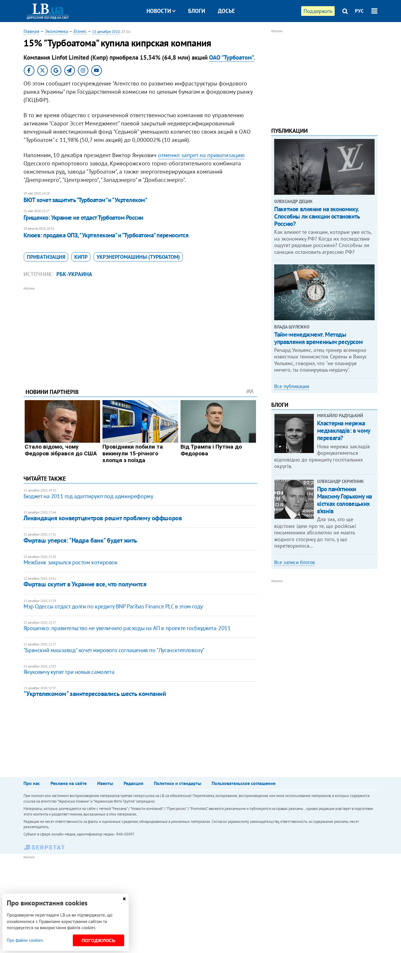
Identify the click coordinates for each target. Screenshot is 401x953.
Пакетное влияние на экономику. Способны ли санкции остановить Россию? (316, 216)
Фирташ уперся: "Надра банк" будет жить (80, 540)
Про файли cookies (25, 940)
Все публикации (291, 386)
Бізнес (80, 31)
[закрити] (124, 899)
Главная (31, 31)
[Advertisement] (140, 333)
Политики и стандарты (177, 783)
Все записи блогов (294, 562)
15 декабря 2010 (106, 31)
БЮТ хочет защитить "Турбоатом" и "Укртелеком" (85, 200)
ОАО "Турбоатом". (232, 57)
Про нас (31, 783)
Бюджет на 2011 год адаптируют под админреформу (88, 496)
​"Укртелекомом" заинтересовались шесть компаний (94, 693)
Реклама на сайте (68, 783)
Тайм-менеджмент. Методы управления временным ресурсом (318, 338)
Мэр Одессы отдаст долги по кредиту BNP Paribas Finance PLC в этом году (113, 606)
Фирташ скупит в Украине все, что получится (84, 584)
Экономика (56, 31)
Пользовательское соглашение (243, 783)
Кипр (80, 257)
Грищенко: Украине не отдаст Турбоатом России (83, 218)
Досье (226, 10)
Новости (158, 10)
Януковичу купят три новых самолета (68, 672)
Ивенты (105, 783)
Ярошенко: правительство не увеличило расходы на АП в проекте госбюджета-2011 (127, 628)
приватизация (46, 257)
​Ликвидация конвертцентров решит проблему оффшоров (102, 518)
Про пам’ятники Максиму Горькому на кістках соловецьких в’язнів (344, 500)
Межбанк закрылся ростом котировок (70, 562)
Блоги (196, 10)
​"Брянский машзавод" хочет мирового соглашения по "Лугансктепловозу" (114, 650)
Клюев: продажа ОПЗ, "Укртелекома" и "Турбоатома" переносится (106, 235)
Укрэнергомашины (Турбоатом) (138, 257)
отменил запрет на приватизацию (201, 155)
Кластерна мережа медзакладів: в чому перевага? (343, 430)
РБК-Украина (74, 274)
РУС (359, 11)
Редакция (133, 783)
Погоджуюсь (98, 940)
